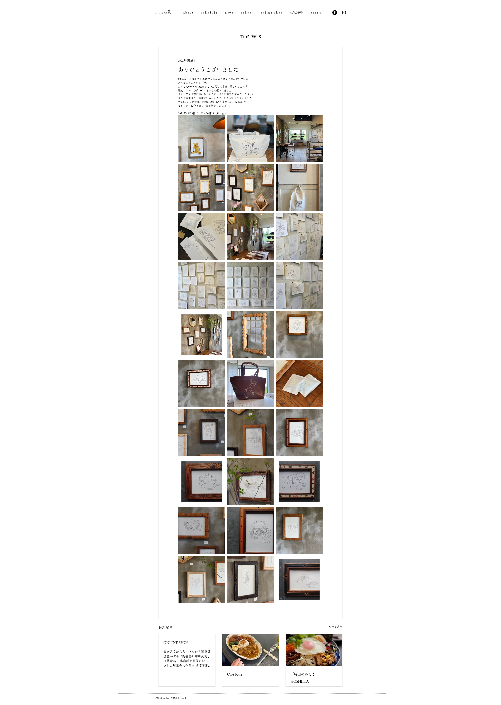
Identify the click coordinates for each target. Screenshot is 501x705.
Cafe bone (234, 674)
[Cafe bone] (250, 650)
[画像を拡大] (201, 138)
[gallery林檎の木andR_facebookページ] (334, 12)
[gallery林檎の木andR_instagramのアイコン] (344, 12)
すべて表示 (335, 626)
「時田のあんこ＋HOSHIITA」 (304, 677)
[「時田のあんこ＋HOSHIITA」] (314, 650)
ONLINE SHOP (176, 642)
